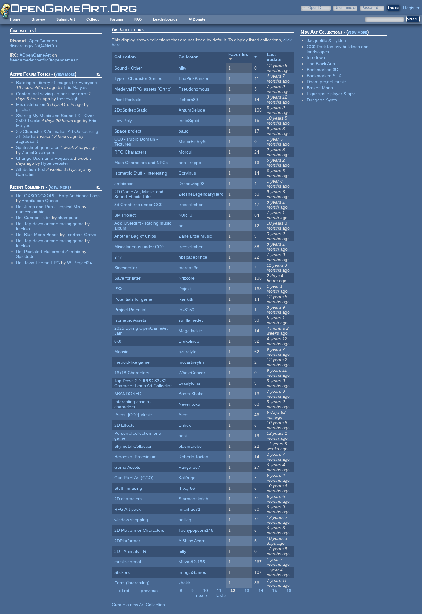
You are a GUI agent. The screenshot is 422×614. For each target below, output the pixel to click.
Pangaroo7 (189, 467)
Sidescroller (125, 267)
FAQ (138, 19)
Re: (20, 195)
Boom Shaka (191, 393)
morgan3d (189, 267)
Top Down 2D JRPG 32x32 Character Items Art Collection (143, 383)
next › (201, 595)
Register (411, 7)
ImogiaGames (192, 572)
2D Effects (124, 425)
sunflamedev (191, 320)
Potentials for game (133, 299)
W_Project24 (79, 262)
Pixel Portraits (127, 99)
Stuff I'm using (128, 488)
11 (219, 590)
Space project (127, 131)
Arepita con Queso (40, 200)
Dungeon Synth (322, 99)
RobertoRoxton (193, 456)
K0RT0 (185, 215)
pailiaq (185, 519)
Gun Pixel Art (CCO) (134, 477)
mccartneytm (191, 362)
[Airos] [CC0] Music (133, 414)
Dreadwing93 (192, 183)
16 (288, 590)
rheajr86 (187, 488)
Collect (92, 19)
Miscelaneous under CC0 (139, 246)
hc (181, 225)
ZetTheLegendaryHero (201, 194)
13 (246, 590)
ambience (123, 183)
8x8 (117, 341)
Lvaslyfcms (189, 383)
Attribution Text (30, 169)
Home (15, 19)
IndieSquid (189, 120)
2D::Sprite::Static (130, 110)
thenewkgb (67, 98)
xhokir (184, 582)
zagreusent (27, 141)
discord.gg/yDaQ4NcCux (34, 45)
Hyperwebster (54, 163)
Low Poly (123, 120)
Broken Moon (320, 87)
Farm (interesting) (132, 582)
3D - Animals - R (130, 551)
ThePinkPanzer (194, 78)
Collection (125, 56)
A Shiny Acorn (192, 540)
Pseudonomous (194, 89)
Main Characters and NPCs (141, 162)
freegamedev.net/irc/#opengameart (44, 59)
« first (123, 590)
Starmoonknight (194, 498)
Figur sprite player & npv (331, 93)
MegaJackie (190, 330)
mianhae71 (189, 509)
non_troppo (190, 162)
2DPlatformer (127, 540)
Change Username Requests (44, 158)
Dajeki (185, 288)
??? (118, 257)
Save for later (127, 278)
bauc (183, 131)
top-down (316, 57)
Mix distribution (30, 104)
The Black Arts (321, 63)
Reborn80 (188, 99)
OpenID (314, 8)
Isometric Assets (130, 320)
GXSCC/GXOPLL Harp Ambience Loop (62, 195)
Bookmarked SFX (324, 75)
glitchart (24, 109)
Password (369, 8)
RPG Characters (130, 152)
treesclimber (191, 204)
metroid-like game (132, 362)
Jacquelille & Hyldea (326, 40)
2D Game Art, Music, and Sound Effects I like (138, 194)
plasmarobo (190, 446)
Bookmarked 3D (322, 69)
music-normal (127, 561)
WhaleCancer (192, 372)
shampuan (68, 217)
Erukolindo (189, 341)
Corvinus (187, 173)
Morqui (185, 152)
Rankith (186, 299)
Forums (116, 19)
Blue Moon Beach (41, 234)
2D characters (128, 498)
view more (65, 74)
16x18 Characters (131, 372)
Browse (38, 19)
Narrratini (25, 174)
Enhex (185, 425)
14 (260, 590)
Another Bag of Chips (135, 236)
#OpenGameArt (35, 55)
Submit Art (65, 19)
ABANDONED (127, 393)
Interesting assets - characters (133, 404)
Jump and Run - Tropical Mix (52, 206)
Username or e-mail (346, 8)
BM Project (125, 215)
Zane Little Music (195, 236)
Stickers (122, 572)
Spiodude (25, 256)
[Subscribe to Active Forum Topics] (98, 75)
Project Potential (130, 309)
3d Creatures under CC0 (138, 204)
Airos (183, 414)
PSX (118, 288)
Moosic (121, 351)
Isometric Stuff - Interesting (140, 173)
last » (221, 595)
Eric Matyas (75, 87)
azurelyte (187, 351)
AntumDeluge (192, 110)
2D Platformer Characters (139, 530)
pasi (183, 435)
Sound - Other (128, 68)
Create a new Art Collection (138, 604)
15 (274, 590)
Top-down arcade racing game (54, 223)
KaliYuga (187, 477)
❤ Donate (197, 19)
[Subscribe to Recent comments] (98, 188)
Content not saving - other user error (52, 93)
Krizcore (187, 278)
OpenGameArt (43, 40)
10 (205, 590)
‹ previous (148, 590)
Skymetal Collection (133, 446)
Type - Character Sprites (138, 78)
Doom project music (326, 81)
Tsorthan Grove (81, 234)
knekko (23, 228)
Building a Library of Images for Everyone (56, 82)
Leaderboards (165, 19)
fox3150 (186, 309)
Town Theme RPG (42, 262)
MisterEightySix (194, 141)
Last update (274, 57)
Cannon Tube (37, 217)
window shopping (131, 519)
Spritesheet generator (37, 147)
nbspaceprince (193, 257)
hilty (182, 68)
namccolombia (30, 211)
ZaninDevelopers (38, 152)
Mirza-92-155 (192, 561)
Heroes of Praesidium (135, 456)
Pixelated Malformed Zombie (52, 251)
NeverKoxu (189, 404)
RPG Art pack (127, 509)
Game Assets (127, 467)
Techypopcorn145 (196, 530)
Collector (188, 56)
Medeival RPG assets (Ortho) (143, 89)
